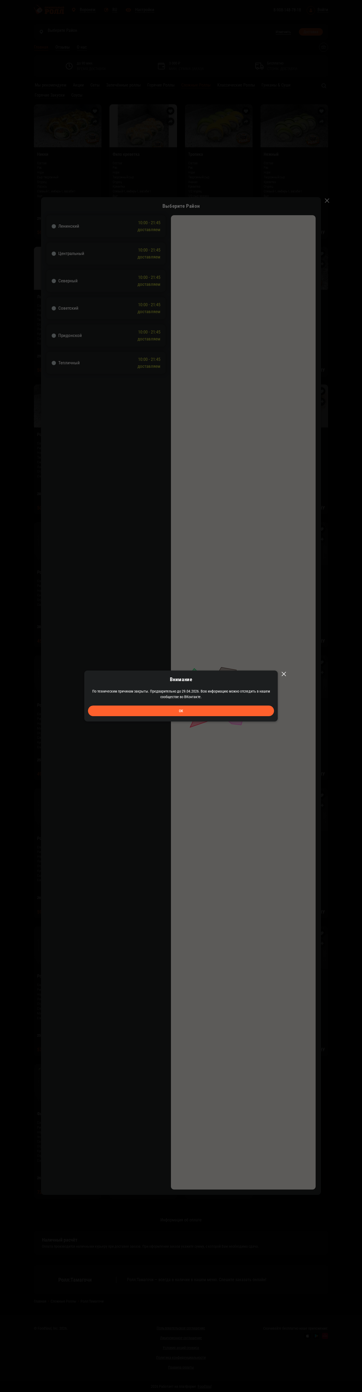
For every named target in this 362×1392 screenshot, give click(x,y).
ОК (181, 711)
